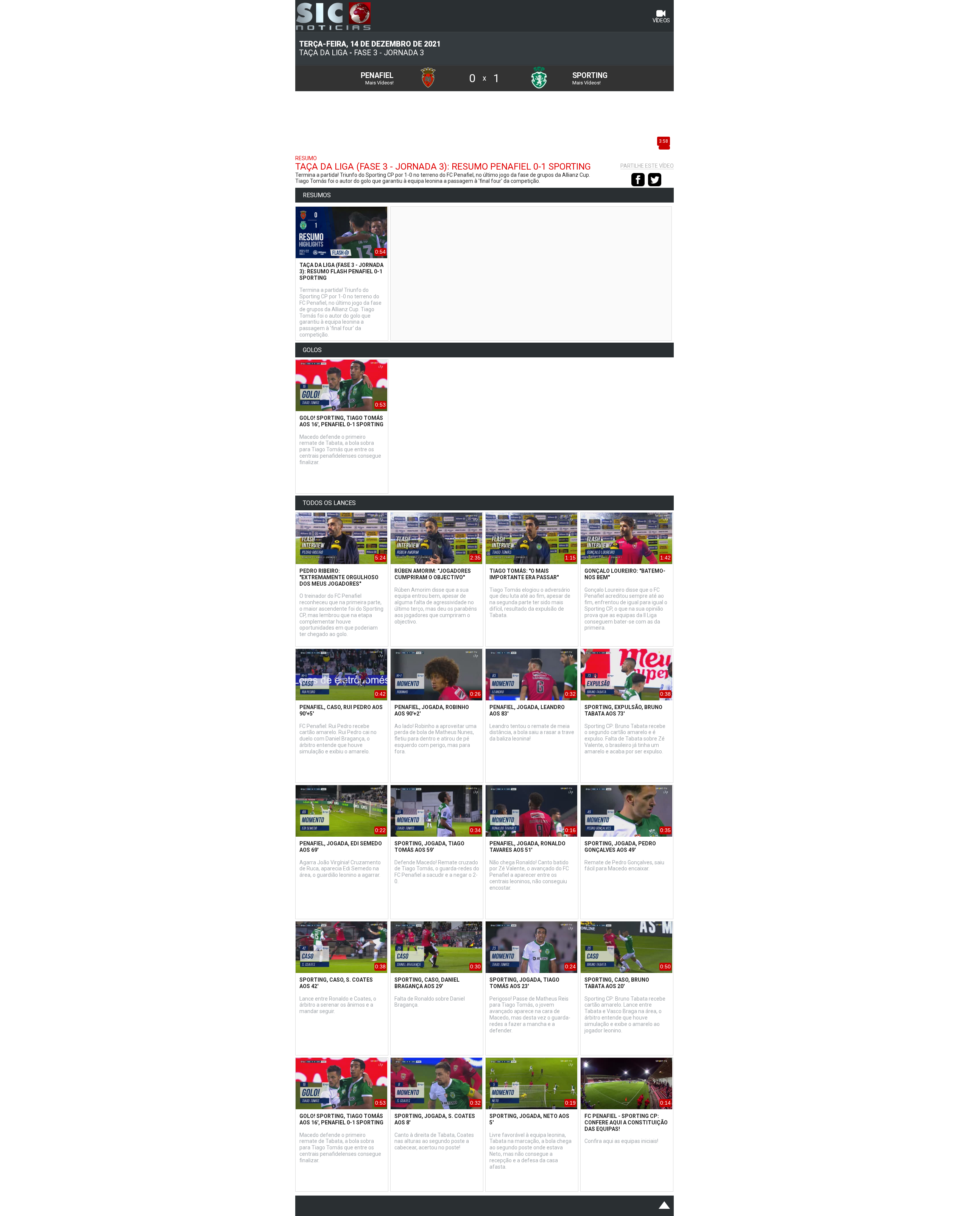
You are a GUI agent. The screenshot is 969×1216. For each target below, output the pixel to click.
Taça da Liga (323, 52)
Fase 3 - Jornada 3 (389, 52)
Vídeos (661, 20)
